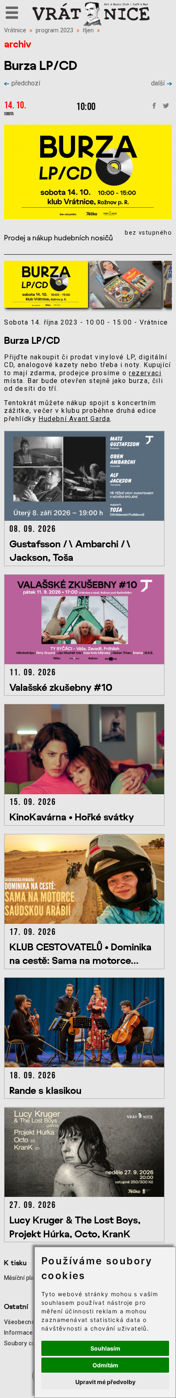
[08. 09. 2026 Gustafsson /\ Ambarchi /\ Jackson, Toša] (86, 518)
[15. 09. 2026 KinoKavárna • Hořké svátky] (86, 792)
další (158, 83)
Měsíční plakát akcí (29, 1278)
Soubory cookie (25, 1343)
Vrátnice (15, 30)
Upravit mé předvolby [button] (105, 1381)
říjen (88, 30)
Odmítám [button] (105, 1365)
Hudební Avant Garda (74, 419)
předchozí (25, 83)
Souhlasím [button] (105, 1348)
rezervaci (145, 373)
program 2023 (54, 30)
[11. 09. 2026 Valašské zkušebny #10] (86, 662)
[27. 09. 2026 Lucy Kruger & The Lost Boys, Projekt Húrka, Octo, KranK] (86, 1195)
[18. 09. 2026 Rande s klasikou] (86, 1065)
